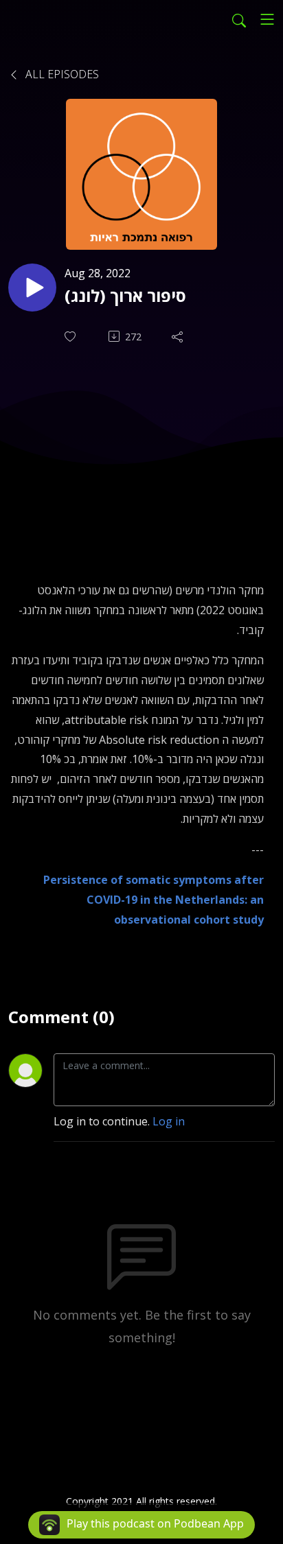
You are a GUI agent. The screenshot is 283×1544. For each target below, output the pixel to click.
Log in (168, 1121)
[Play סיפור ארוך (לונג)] (32, 288)
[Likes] (71, 336)
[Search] (239, 19)
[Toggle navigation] (267, 19)
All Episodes (61, 74)
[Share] (178, 336)
